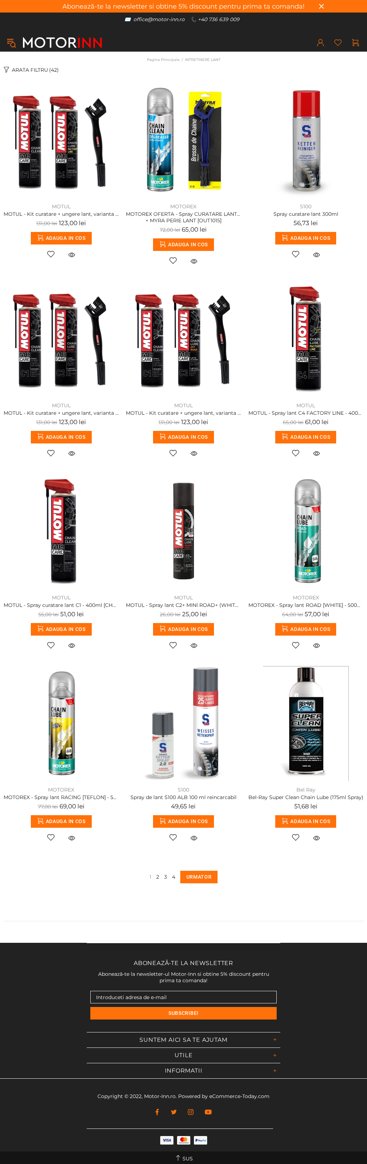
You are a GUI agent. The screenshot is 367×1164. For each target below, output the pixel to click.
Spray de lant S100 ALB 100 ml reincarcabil (183, 797)
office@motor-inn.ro (159, 19)
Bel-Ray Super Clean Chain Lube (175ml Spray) (305, 797)
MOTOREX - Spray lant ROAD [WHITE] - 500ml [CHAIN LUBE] (305, 605)
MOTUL (61, 206)
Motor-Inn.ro (160, 1096)
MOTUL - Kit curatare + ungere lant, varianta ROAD (61, 413)
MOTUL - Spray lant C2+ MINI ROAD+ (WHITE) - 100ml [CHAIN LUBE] (183, 605)
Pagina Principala (163, 59)
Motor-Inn (62, 42)
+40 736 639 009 (218, 19)
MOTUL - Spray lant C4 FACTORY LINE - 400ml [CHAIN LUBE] (305, 413)
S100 (305, 206)
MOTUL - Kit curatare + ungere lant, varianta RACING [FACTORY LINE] (61, 214)
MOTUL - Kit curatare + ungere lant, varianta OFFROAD (183, 413)
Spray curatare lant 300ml (305, 214)
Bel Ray (305, 790)
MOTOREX (183, 206)
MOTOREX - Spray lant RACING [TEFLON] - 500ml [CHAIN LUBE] (61, 797)
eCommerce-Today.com (239, 1096)
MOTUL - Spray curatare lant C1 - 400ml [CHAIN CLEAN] (61, 605)
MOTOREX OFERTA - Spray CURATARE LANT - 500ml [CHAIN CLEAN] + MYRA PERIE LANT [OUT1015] (183, 217)
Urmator (199, 877)
